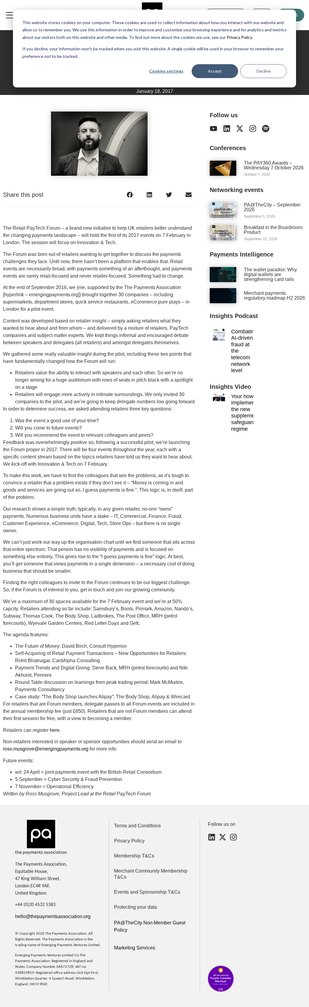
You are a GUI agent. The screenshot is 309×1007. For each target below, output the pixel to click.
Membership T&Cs (134, 855)
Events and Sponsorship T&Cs (147, 892)
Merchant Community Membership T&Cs (150, 874)
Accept (215, 71)
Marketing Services (134, 947)
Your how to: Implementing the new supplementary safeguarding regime (249, 412)
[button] (129, 194)
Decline (263, 71)
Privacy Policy (239, 37)
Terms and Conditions (137, 825)
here (54, 730)
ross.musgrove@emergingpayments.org (45, 748)
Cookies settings (166, 71)
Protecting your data (135, 907)
